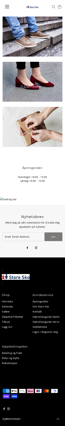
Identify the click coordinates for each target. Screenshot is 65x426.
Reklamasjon (9, 363)
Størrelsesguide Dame (46, 316)
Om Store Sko (41, 306)
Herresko (7, 301)
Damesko (7, 306)
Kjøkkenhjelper (12, 418)
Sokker (6, 311)
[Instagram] (36, 248)
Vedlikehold (40, 327)
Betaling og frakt (12, 353)
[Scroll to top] (58, 419)
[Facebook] (27, 248)
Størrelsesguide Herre (46, 321)
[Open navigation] (10, 6)
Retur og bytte (10, 358)
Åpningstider (40, 301)
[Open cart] (59, 6)
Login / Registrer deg (45, 332)
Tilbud (6, 321)
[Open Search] (53, 7)
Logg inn (7, 327)
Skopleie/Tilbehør (12, 316)
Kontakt (37, 311)
